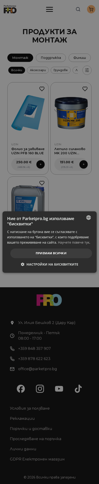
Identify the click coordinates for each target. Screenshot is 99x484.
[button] (49, 264)
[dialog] (50, 242)
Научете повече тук (73, 242)
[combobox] (88, 217)
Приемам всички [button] (51, 253)
